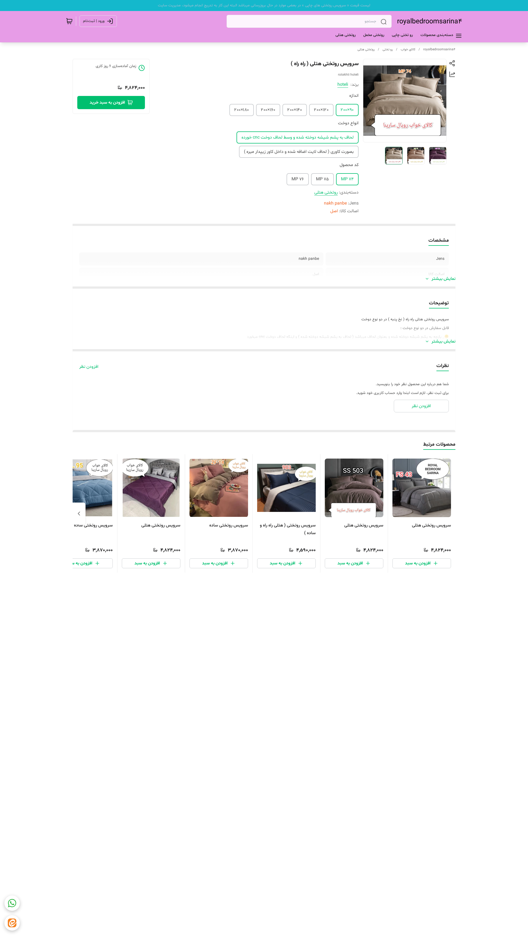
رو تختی (388, 49)
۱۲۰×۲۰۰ (321, 110)
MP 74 (347, 179)
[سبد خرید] (69, 21)
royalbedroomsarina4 (429, 21)
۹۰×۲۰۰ (347, 110)
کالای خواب (408, 49)
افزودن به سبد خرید (107, 103)
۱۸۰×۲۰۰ (241, 110)
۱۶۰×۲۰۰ (268, 110)
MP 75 (322, 179)
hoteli (342, 85)
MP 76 (298, 179)
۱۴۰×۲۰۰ (294, 110)
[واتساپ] (12, 903)
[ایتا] (12, 923)
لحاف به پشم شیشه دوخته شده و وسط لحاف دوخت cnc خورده (297, 137)
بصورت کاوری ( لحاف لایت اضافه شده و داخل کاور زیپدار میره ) (299, 152)
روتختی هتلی (366, 49)
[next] (79, 514)
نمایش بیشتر (443, 279)
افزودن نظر (88, 367)
